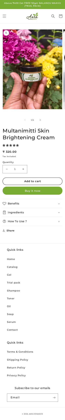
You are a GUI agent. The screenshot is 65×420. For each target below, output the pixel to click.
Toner (11, 298)
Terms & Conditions (20, 351)
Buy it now (32, 190)
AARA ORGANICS (36, 414)
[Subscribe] (54, 398)
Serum (11, 322)
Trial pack (13, 282)
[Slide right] (40, 120)
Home (11, 259)
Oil (9, 306)
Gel (9, 274)
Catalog (12, 267)
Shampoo (13, 290)
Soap (10, 314)
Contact (12, 329)
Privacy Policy (16, 375)
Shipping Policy (17, 359)
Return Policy (16, 367)
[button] (4, 16)
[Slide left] (25, 120)
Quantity (8, 162)
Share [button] (11, 230)
